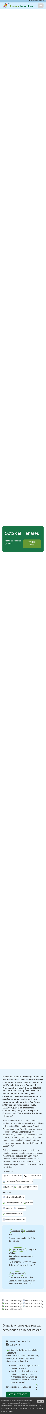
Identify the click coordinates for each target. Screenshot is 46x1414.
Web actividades (18, 1394)
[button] (23, 1387)
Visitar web (32, 543)
